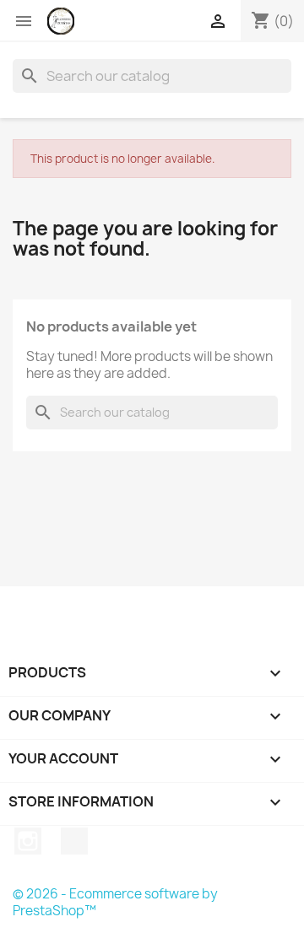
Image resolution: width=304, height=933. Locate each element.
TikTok (74, 841)
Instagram (27, 841)
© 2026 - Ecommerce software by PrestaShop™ (115, 902)
